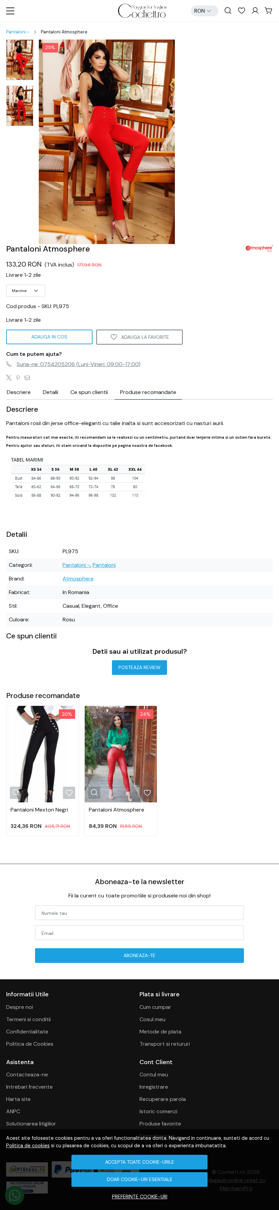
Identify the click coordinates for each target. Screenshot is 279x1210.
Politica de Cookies (29, 1043)
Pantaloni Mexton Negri (39, 809)
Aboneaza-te (139, 955)
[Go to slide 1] (105, 240)
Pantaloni (104, 565)
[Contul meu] (255, 10)
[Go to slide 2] (109, 240)
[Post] (10, 378)
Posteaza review (139, 667)
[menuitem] (19, 60)
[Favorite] (241, 10)
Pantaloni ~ (17, 32)
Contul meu (154, 1074)
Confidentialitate (27, 1031)
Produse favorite (160, 1123)
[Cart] (269, 10)
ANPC (13, 1111)
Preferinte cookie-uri (139, 1197)
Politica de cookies (28, 1146)
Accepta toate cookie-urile (139, 1162)
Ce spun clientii (89, 392)
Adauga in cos (49, 337)
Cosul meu (152, 1019)
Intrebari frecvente (29, 1086)
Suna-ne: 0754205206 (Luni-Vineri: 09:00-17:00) (79, 364)
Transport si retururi (165, 1043)
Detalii (50, 392)
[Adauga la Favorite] (69, 793)
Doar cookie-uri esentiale (140, 1179)
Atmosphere (78, 578)
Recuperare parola (163, 1099)
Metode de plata (160, 1031)
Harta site (18, 1099)
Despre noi (19, 1007)
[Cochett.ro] (142, 10)
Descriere (19, 392)
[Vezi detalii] (16, 792)
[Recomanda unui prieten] (29, 378)
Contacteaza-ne (27, 1074)
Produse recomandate (148, 392)
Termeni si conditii (28, 1019)
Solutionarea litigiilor (31, 1123)
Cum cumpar (155, 1007)
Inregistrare (154, 1086)
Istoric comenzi (158, 1111)
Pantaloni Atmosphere (116, 809)
